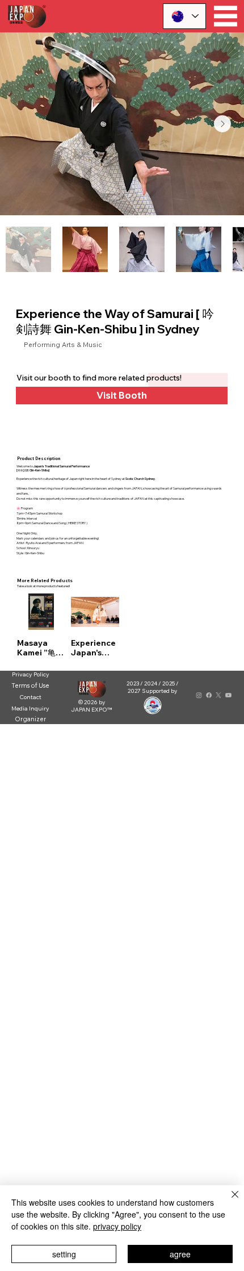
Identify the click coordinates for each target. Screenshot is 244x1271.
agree (180, 1254)
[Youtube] (228, 695)
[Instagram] (199, 695)
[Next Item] (222, 123)
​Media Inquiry (30, 708)
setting (64, 1254)
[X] (218, 695)
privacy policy (117, 1226)
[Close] (228, 1201)
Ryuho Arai (33, 543)
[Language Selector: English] (184, 16)
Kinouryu (33, 548)
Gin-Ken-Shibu (34, 553)
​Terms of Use (30, 685)
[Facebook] (208, 695)
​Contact (30, 697)
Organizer (30, 719)
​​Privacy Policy (30, 674)
